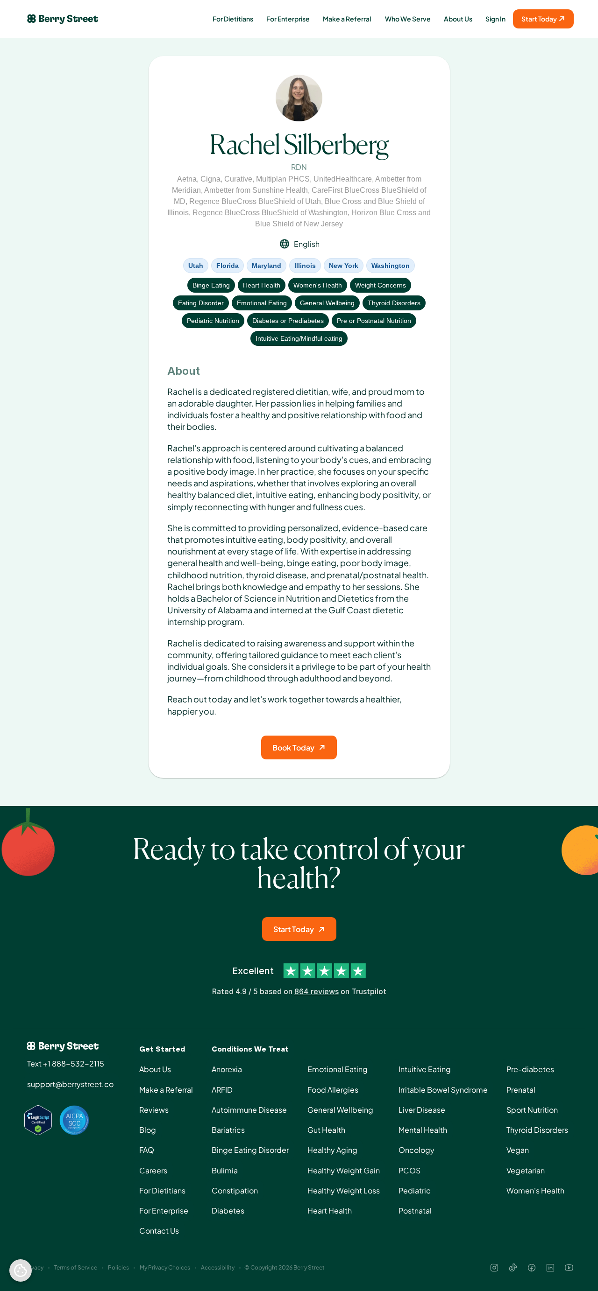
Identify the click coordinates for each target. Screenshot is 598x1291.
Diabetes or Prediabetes (288, 320)
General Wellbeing (327, 303)
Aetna (187, 179)
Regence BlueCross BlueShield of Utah (255, 201)
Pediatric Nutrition (213, 320)
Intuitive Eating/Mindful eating (299, 338)
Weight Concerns (380, 285)
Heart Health (261, 285)
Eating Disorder (201, 303)
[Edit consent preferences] (20, 1270)
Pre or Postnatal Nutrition (374, 320)
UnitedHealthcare (342, 179)
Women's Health (317, 285)
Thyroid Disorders (394, 303)
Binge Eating (211, 285)
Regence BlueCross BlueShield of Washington (270, 213)
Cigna (210, 179)
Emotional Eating (262, 303)
